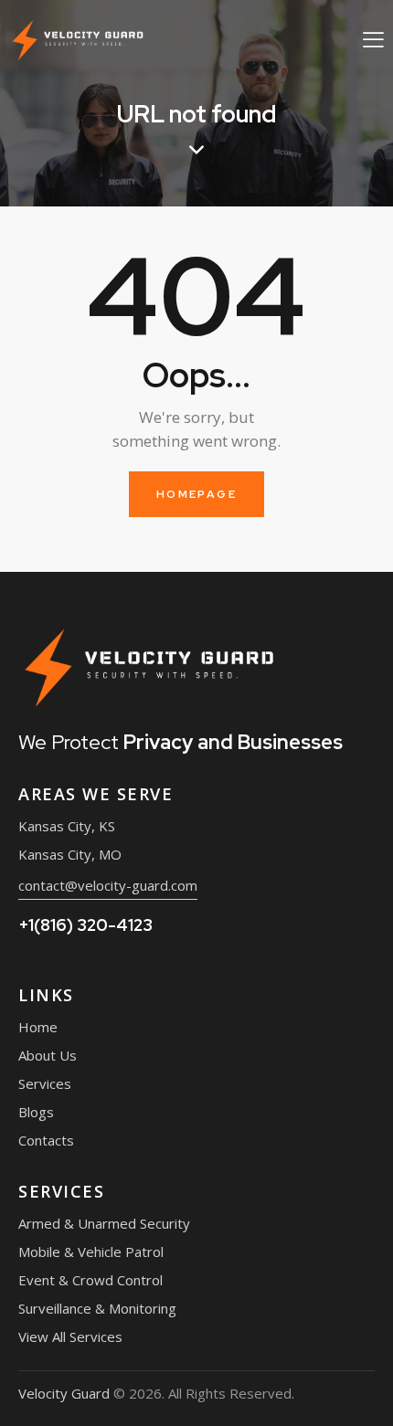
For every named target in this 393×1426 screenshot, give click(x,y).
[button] (373, 38)
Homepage (196, 494)
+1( (85, 924)
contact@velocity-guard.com (107, 885)
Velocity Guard (64, 1393)
